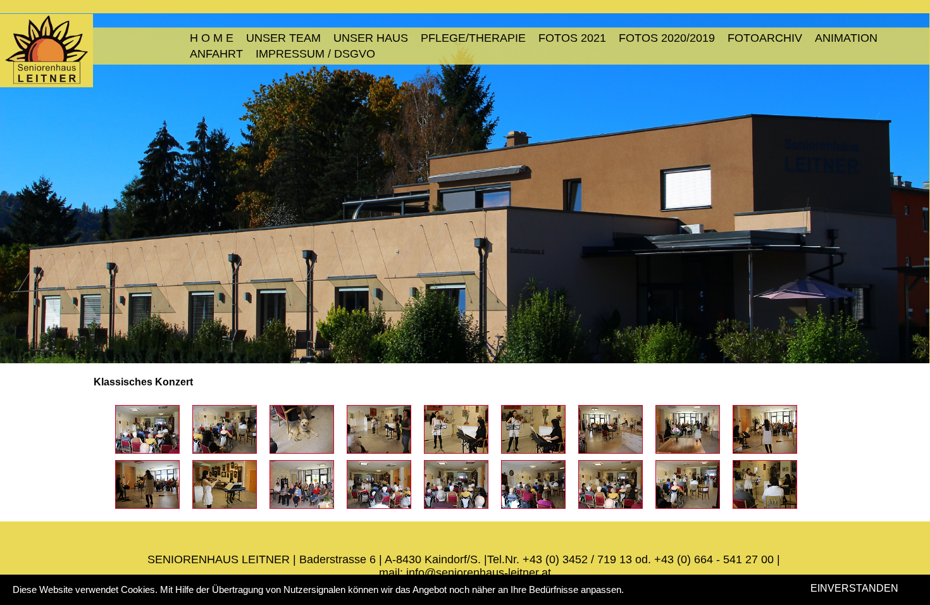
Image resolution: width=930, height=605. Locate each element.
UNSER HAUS (370, 38)
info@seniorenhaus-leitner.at (478, 572)
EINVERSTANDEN (854, 588)
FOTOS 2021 (572, 38)
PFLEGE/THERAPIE (473, 38)
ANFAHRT (216, 53)
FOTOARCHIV (765, 38)
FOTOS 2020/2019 (667, 38)
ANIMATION (846, 38)
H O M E (211, 38)
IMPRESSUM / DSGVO (315, 53)
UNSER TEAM (283, 38)
